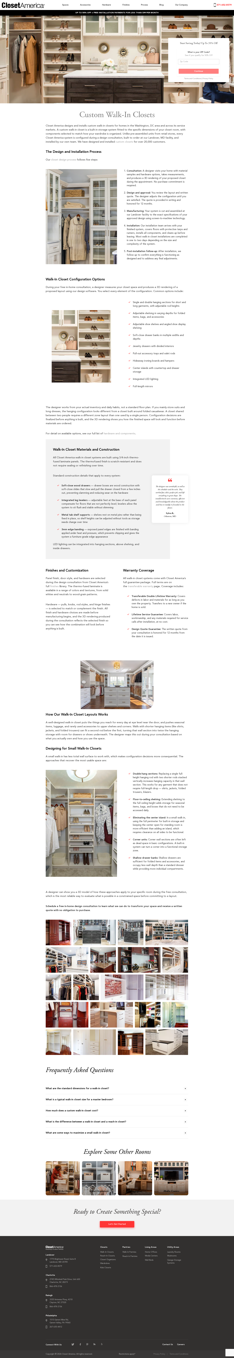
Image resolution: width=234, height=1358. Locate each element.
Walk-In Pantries (129, 1252)
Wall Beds (149, 1260)
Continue (198, 71)
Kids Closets (105, 1268)
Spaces (65, 5)
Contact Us (167, 1345)
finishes (54, 586)
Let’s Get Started (117, 1224)
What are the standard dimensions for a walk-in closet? (77, 1088)
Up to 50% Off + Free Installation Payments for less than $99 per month (117, 13)
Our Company (181, 5)
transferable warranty (140, 586)
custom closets (124, 142)
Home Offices (151, 1252)
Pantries (126, 1247)
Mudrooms (172, 1256)
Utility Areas (173, 1247)
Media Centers (151, 1256)
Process (144, 5)
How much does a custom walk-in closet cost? (72, 1111)
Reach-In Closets (107, 1256)
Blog (161, 5)
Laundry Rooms (173, 1252)
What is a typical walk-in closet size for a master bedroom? (79, 1099)
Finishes (126, 5)
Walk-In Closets (107, 1252)
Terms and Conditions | (193, 78)
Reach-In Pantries (129, 1256)
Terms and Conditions (179, 1354)
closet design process (63, 160)
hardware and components (119, 433)
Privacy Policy (208, 78)
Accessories (85, 5)
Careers (181, 1345)
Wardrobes (105, 1263)
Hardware (106, 5)
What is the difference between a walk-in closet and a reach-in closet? (86, 1122)
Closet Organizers (108, 1260)
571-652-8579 (224, 5)
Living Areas (150, 1247)
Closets (103, 1247)
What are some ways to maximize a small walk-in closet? (78, 1133)
